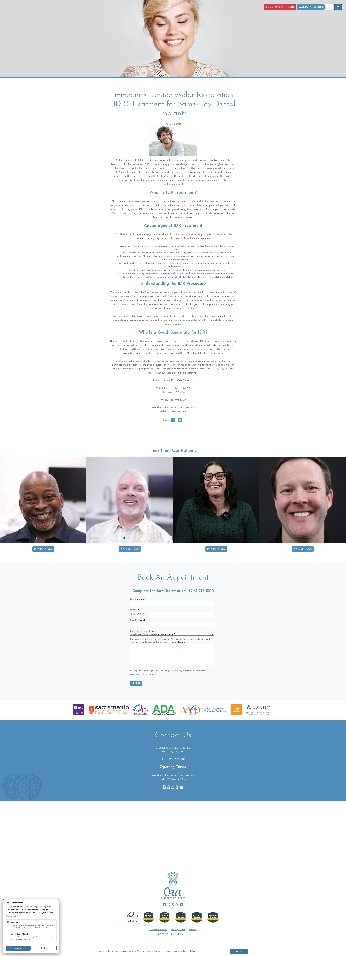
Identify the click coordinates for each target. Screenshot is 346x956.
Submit (136, 683)
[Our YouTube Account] (181, 787)
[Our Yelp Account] (177, 787)
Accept (18, 948)
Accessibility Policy (158, 930)
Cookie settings (239, 951)
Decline (44, 948)
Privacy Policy (154, 674)
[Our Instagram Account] (168, 787)
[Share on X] (180, 421)
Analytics (14, 922)
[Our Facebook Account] (164, 787)
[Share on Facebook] (173, 421)
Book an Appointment (280, 7)
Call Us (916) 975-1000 (311, 7)
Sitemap (193, 930)
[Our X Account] (172, 787)
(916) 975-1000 (177, 400)
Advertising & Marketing (20, 934)
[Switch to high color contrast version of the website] (338, 7)
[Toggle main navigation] (329, 7)
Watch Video (44, 549)
